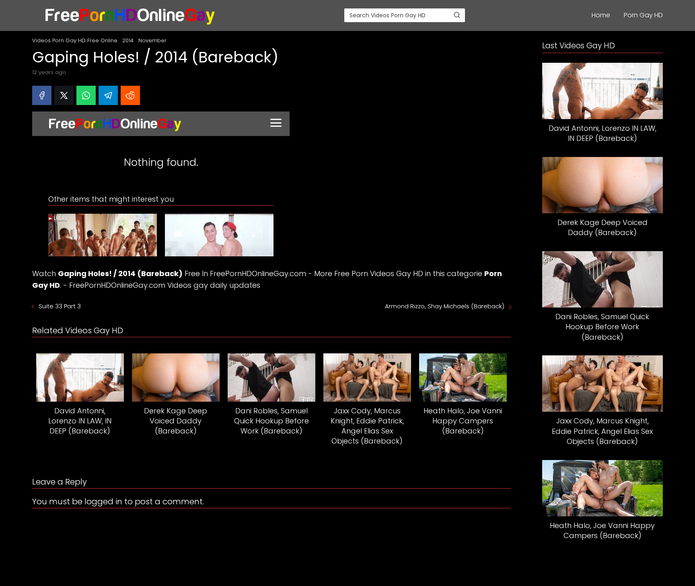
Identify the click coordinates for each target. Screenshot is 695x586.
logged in (103, 501)
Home (601, 15)
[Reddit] (130, 95)
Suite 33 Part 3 (60, 306)
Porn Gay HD (643, 15)
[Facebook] (41, 95)
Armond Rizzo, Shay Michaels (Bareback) (444, 306)
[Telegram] (108, 95)
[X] (64, 95)
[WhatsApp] (86, 95)
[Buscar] (457, 14)
